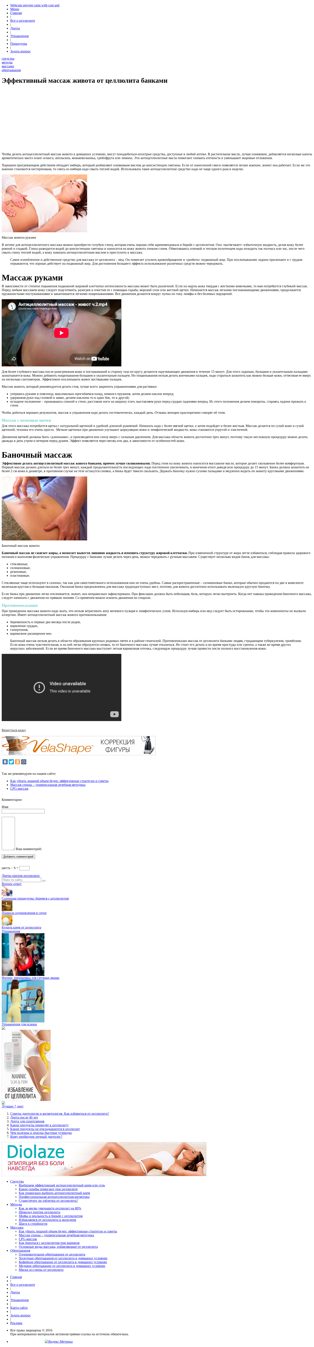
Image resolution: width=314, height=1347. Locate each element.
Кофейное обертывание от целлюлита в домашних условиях (63, 1262)
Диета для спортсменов (27, 1121)
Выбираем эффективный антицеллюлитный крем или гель (62, 1185)
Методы (16, 1204)
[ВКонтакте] (5, 761)
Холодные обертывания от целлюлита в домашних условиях (63, 1258)
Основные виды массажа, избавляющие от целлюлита (58, 1246)
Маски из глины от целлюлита (41, 1270)
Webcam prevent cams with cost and (34, 5)
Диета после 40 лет (24, 1117)
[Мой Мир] (23, 761)
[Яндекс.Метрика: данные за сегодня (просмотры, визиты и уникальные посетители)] (59, 1342)
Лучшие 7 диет (12, 1106)
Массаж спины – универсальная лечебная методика (47, 785)
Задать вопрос (20, 51)
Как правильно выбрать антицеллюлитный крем (54, 1193)
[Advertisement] (130, 119)
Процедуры (18, 43)
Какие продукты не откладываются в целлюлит (45, 1129)
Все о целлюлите (22, 20)
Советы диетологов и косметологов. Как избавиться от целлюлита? (59, 1113)
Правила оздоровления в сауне (24, 913)
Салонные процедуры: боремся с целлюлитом (35, 898)
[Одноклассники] (17, 761)
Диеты (15, 28)
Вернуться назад (14, 730)
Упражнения (19, 36)
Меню (14, 9)
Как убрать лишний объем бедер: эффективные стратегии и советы (59, 781)
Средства (17, 1181)
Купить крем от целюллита (21, 927)
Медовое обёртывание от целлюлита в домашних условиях (62, 1266)
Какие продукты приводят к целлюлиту (39, 1125)
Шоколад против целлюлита (39, 1212)
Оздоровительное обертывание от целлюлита (52, 1254)
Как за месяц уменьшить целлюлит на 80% (50, 1208)
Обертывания (20, 1250)
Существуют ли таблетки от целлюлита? (48, 1200)
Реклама (16, 1323)
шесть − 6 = (10, 868)
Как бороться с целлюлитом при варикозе (49, 1243)
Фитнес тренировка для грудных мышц (30, 978)
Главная (16, 13)
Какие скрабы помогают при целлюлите (48, 1189)
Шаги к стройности (33, 1223)
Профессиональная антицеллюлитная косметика (54, 1197)
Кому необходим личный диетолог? (36, 1136)
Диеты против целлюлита (21, 875)
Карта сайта (19, 1307)
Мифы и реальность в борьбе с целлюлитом (51, 1216)
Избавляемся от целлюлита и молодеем (47, 1220)
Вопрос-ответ (12, 884)
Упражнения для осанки (19, 1024)
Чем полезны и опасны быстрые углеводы (41, 1133)
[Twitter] (11, 761)
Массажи (16, 1227)
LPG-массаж (19, 788)
